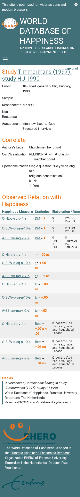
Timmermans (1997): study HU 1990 (37, 75)
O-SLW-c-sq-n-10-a (16, 228)
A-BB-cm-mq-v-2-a (16, 238)
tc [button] (36, 284)
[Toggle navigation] (5, 59)
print (74, 68)
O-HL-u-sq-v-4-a (14, 218)
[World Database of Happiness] (10, 34)
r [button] (36, 255)
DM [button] (38, 218)
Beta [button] (38, 324)
